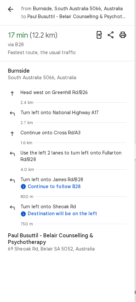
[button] (73, 92)
